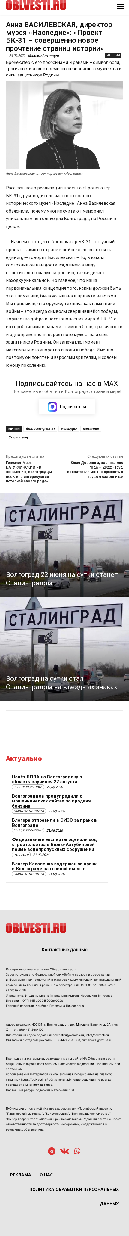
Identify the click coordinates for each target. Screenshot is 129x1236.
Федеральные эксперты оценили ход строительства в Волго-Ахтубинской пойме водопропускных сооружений (54, 844)
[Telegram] (52, 1152)
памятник (91, 428)
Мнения (113, 55)
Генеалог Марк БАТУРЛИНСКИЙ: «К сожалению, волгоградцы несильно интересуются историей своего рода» (29, 472)
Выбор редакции (28, 787)
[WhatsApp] (77, 1152)
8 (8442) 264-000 (67, 1040)
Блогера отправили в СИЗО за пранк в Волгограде (54, 822)
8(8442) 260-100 (31, 1029)
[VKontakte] (65, 1152)
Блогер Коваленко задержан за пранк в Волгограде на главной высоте (54, 866)
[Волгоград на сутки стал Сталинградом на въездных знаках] (64, 649)
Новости (21, 855)
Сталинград (18, 437)
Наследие (69, 428)
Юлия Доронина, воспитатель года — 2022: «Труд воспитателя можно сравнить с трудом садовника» (95, 470)
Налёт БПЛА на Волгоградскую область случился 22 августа (47, 779)
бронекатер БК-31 (40, 428)
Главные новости (29, 811)
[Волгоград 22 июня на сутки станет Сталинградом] (64, 545)
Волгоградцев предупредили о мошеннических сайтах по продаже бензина (52, 801)
